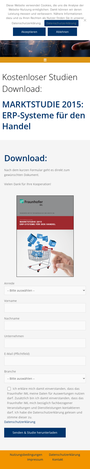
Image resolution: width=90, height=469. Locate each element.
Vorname (10, 301)
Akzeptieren (29, 31)
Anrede (9, 283)
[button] (45, 60)
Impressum (35, 459)
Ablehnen (62, 31)
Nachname (11, 318)
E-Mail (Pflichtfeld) (17, 354)
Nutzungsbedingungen (26, 455)
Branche (10, 371)
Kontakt (57, 459)
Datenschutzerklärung (19, 422)
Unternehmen (14, 336)
